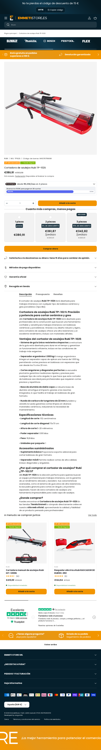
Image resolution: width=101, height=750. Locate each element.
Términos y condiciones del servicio (26, 719)
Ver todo (92, 515)
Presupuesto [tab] (43, 294)
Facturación (20, 176)
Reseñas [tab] (58, 294)
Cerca (6, 719)
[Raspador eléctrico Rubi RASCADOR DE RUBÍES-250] (74, 543)
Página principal (10, 33)
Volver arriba (50, 644)
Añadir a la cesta (67, 203)
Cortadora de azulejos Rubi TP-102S (32, 33)
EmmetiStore (14, 713)
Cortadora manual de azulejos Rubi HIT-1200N (25, 572)
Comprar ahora (50, 249)
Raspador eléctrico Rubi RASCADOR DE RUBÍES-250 (74, 572)
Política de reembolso (52, 719)
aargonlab (19, 715)
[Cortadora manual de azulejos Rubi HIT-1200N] (26, 543)
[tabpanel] (50, 405)
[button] (95, 18)
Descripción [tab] (25, 294)
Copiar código (56, 10)
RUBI (6, 158)
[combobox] (50, 25)
